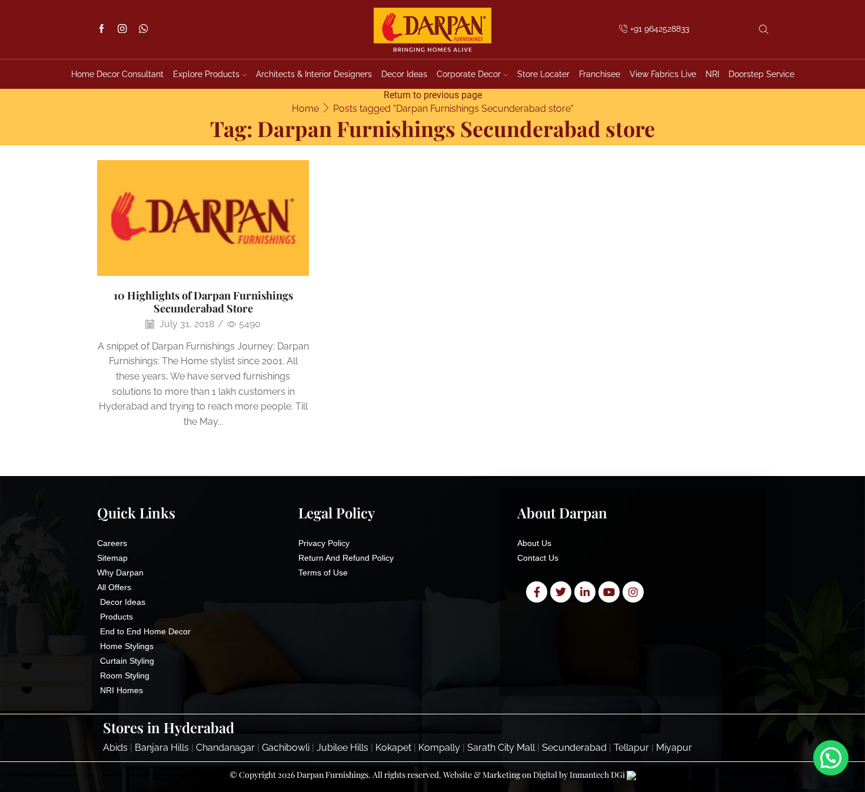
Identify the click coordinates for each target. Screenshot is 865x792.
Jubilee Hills (342, 747)
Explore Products (206, 74)
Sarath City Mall (501, 747)
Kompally (439, 747)
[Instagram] (122, 29)
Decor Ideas (404, 74)
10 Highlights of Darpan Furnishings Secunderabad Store (203, 301)
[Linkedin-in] (584, 592)
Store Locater (543, 74)
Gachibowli (286, 747)
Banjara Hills (162, 747)
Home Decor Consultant (117, 74)
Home (305, 108)
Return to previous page (433, 95)
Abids (115, 747)
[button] (831, 758)
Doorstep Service (761, 74)
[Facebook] (101, 29)
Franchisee (599, 74)
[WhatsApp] (143, 29)
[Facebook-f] (536, 592)
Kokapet (393, 747)
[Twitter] (560, 592)
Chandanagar (225, 747)
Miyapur (674, 747)
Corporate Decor (469, 74)
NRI (712, 74)
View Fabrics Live (663, 74)
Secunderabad (574, 747)
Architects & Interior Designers (314, 74)
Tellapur (631, 747)
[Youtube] (609, 592)
